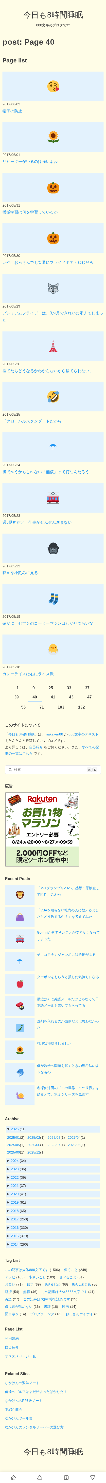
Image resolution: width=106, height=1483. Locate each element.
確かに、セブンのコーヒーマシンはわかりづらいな (47, 623)
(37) (18, 1186)
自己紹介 (36, 747)
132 (81, 707)
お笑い (10, 1284)
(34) (18, 1161)
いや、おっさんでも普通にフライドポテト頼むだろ (47, 262)
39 (16, 697)
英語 (8, 1299)
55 (23, 707)
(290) (19, 1244)
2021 (15, 1186)
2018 (15, 1211)
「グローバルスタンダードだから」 (34, 421)
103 (61, 707)
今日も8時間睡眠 (53, 14)
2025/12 (33, 1152)
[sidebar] (66, 1477)
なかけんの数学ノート (22, 1383)
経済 (8, 1292)
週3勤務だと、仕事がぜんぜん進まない (37, 522)
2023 (15, 1169)
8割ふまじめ (81, 1284)
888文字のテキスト (84, 734)
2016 (15, 1228)
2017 (15, 1219)
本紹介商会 (13, 1409)
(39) (18, 1177)
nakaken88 (54, 734)
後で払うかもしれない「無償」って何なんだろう (45, 472)
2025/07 (54, 1145)
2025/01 (13, 1137)
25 (51, 688)
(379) (19, 1236)
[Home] (13, 1477)
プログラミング (42, 1314)
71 (41, 707)
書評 (47, 1307)
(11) (18, 1129)
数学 (30, 1284)
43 (71, 697)
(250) (19, 1219)
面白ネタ (12, 1314)
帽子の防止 (12, 111)
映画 (65, 1307)
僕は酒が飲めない (19, 1307)
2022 (15, 1177)
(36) (18, 1169)
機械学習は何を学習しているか (30, 212)
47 (89, 697)
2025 (15, 1129)
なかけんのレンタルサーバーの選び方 (34, 1427)
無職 (26, 1292)
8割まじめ (53, 1284)
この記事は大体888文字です (27, 1270)
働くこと (71, 1270)
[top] (40, 1477)
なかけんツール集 (19, 1418)
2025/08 (74, 1145)
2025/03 (54, 1137)
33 (69, 688)
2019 (15, 1202)
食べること (67, 1277)
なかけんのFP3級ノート (23, 1401)
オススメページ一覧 (20, 1356)
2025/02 (33, 1137)
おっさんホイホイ (79, 1314)
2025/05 (13, 1145)
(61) (18, 1202)
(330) (19, 1228)
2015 (15, 1236)
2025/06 (33, 1145)
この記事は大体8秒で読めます (46, 1299)
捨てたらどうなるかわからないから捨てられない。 (47, 371)
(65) (18, 1211)
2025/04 (74, 1137)
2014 (15, 1244)
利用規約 (12, 1338)
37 (87, 688)
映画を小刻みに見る (20, 573)
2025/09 (13, 1152)
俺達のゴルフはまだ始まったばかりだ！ (36, 1392)
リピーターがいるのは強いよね (30, 161)
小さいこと (37, 1277)
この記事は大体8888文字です (64, 1292)
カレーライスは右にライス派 (28, 674)
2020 (15, 1194)
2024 (15, 1161)
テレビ (10, 1277)
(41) (18, 1194)
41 (53, 697)
